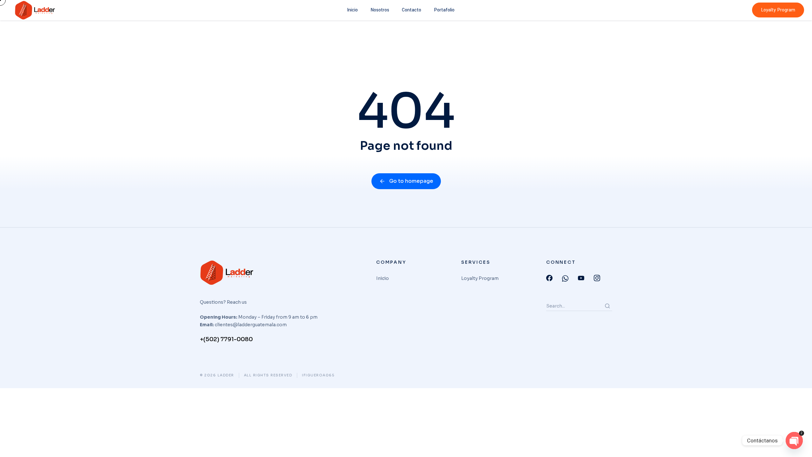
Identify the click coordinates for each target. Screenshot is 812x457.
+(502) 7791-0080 (226, 339)
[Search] (607, 306)
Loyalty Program (778, 10)
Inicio (352, 10)
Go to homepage (411, 181)
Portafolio (444, 10)
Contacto (411, 10)
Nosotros (379, 10)
